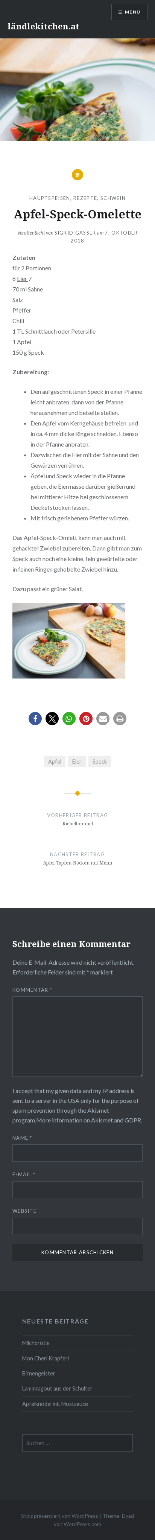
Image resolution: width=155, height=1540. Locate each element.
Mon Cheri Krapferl (45, 1358)
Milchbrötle (36, 1343)
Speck (100, 761)
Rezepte (85, 198)
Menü (132, 12)
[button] (35, 718)
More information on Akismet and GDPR (88, 1120)
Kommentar (32, 990)
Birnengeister (38, 1373)
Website (24, 1211)
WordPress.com (82, 1524)
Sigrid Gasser (75, 233)
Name (22, 1138)
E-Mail (23, 1174)
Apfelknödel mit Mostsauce (55, 1404)
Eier (22, 278)
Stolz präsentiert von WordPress (59, 1516)
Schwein (113, 198)
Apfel (54, 761)
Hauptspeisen (49, 198)
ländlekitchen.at (43, 26)
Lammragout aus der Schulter (57, 1388)
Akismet (98, 1110)
